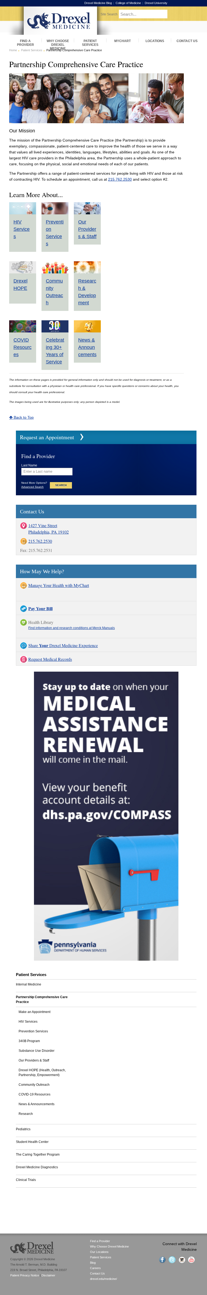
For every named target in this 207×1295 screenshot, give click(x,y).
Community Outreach (34, 1085)
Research (26, 1114)
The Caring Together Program (38, 1154)
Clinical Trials (26, 1180)
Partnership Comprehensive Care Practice (42, 999)
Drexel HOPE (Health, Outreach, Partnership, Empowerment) (42, 1072)
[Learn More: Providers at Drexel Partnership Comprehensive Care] (87, 213)
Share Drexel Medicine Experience (63, 645)
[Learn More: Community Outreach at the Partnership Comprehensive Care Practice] (55, 272)
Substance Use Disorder (36, 1051)
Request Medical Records (50, 659)
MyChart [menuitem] (122, 41)
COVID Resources (22, 347)
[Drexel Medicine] (60, 33)
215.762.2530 (120, 179)
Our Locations (99, 1251)
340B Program (29, 1041)
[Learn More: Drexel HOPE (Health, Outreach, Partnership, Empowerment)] (22, 272)
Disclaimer (48, 1275)
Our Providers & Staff (87, 229)
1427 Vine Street (42, 525)
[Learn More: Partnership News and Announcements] (87, 331)
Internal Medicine (28, 984)
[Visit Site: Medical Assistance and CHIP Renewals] (106, 959)
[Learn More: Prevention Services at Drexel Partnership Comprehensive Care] (55, 213)
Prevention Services (33, 1031)
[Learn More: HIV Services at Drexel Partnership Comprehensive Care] (22, 213)
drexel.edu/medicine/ (103, 1278)
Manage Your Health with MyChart (58, 585)
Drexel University (156, 3)
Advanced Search (32, 486)
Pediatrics (23, 1129)
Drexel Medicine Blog (98, 3)
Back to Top (23, 417)
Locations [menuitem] (155, 41)
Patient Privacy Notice (24, 1275)
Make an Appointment (34, 1012)
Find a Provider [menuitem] (25, 42)
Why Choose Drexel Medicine (109, 1246)
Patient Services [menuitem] (90, 42)
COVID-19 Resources (34, 1094)
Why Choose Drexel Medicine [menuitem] (58, 42)
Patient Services (31, 50)
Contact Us (97, 1273)
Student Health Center (32, 1142)
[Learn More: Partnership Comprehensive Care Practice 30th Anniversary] (55, 331)
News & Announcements (87, 347)
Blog (93, 1262)
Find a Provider (100, 1241)
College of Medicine (128, 3)
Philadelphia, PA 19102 (48, 532)
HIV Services (21, 229)
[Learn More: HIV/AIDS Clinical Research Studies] (87, 272)
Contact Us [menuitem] (187, 41)
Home (13, 50)
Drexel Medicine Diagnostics (37, 1167)
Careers (95, 1268)
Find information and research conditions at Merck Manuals (71, 628)
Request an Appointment (47, 437)
